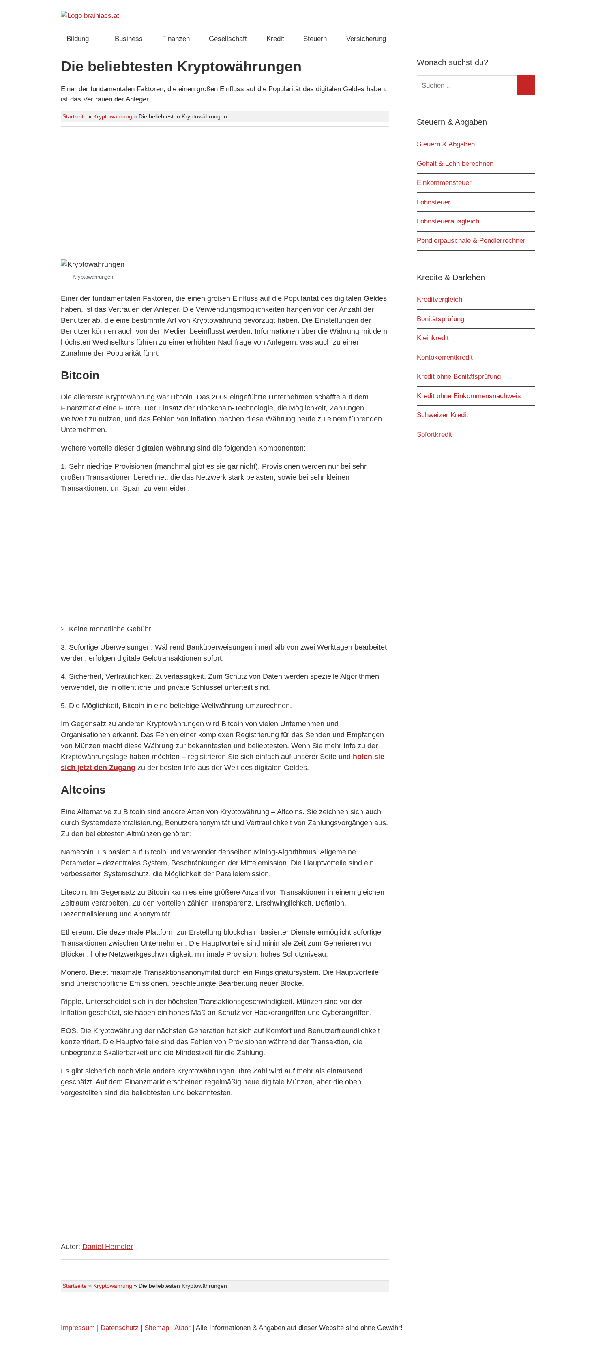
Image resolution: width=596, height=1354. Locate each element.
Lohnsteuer (433, 202)
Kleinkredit (433, 338)
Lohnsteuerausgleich (448, 221)
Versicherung (366, 39)
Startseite (74, 116)
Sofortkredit (434, 434)
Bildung (77, 39)
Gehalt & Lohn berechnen (455, 163)
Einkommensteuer (444, 183)
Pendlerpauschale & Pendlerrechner (471, 241)
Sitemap (156, 1328)
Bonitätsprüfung (440, 319)
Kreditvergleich (439, 299)
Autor (182, 1328)
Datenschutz (120, 1328)
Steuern (315, 39)
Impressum (78, 1328)
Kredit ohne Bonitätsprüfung (459, 376)
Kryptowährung (112, 116)
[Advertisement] (225, 194)
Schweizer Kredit (442, 415)
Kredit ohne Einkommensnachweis (469, 396)
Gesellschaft (228, 39)
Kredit (275, 39)
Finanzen (176, 39)
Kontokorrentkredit (445, 357)
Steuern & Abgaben (446, 144)
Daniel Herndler (107, 1246)
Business (129, 39)
